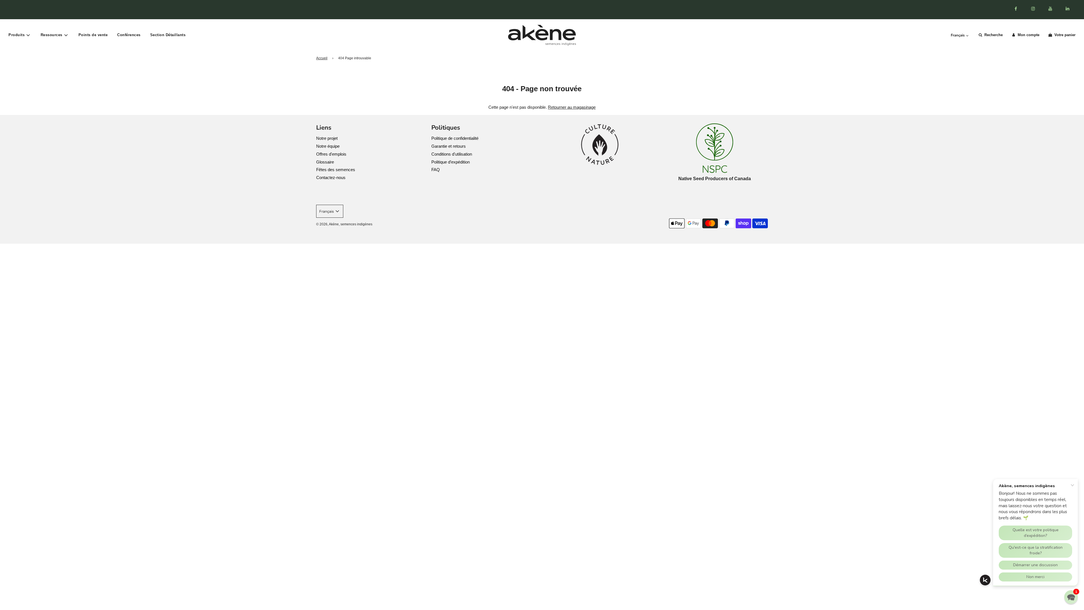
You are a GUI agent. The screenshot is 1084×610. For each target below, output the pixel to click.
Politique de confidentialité (454, 138)
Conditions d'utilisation (451, 154)
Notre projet (327, 138)
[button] (1071, 597)
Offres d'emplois (331, 154)
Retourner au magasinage (572, 107)
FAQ (435, 169)
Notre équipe (328, 146)
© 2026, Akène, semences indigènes (344, 224)
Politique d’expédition (450, 162)
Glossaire (325, 162)
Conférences (129, 35)
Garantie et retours (448, 146)
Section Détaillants (168, 35)
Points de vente (93, 35)
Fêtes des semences (335, 169)
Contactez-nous (331, 177)
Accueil (321, 58)
